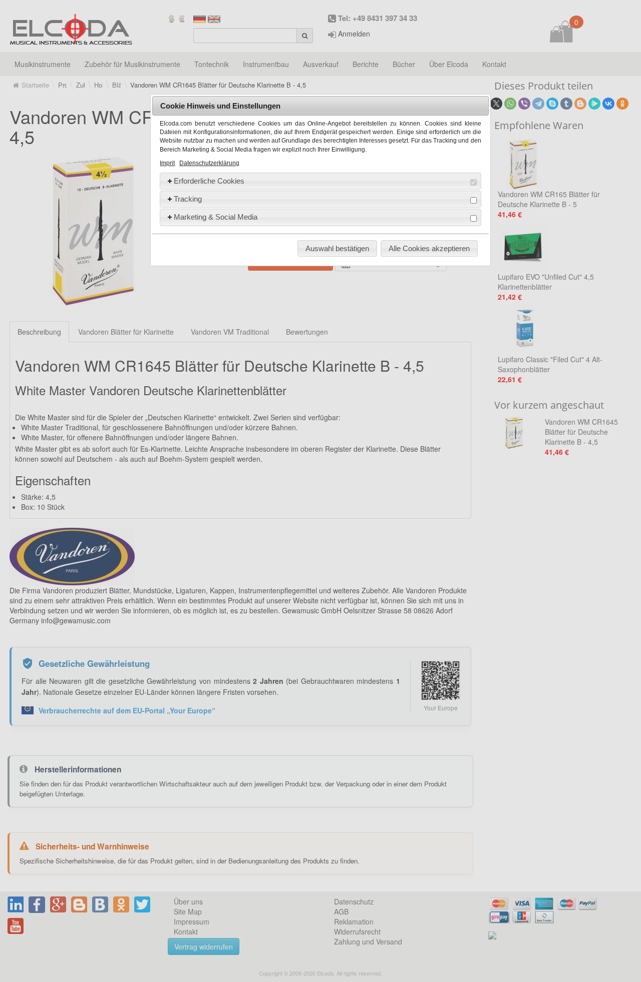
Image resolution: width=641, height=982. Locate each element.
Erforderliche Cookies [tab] (209, 181)
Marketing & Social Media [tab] (215, 217)
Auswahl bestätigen (337, 248)
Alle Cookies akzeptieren (429, 248)
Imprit (167, 163)
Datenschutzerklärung (209, 163)
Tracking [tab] (188, 199)
